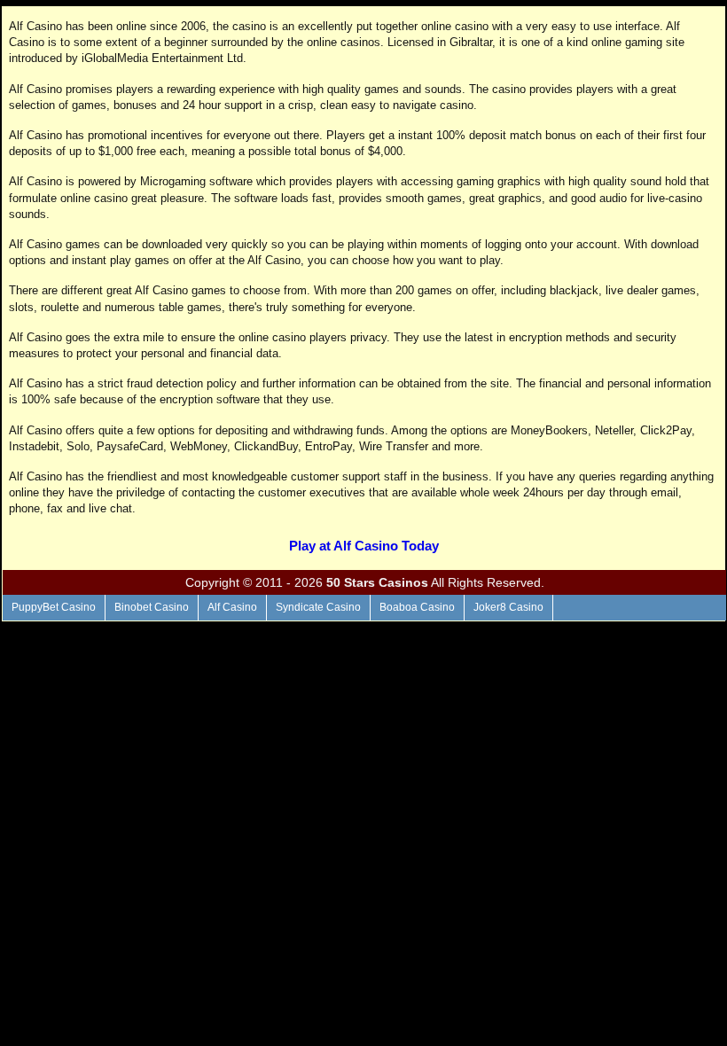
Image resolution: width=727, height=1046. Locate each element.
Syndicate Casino (318, 607)
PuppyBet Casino (54, 607)
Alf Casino (232, 607)
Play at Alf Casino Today (364, 545)
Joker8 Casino (508, 607)
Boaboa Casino (417, 607)
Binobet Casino (151, 607)
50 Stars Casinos (377, 582)
